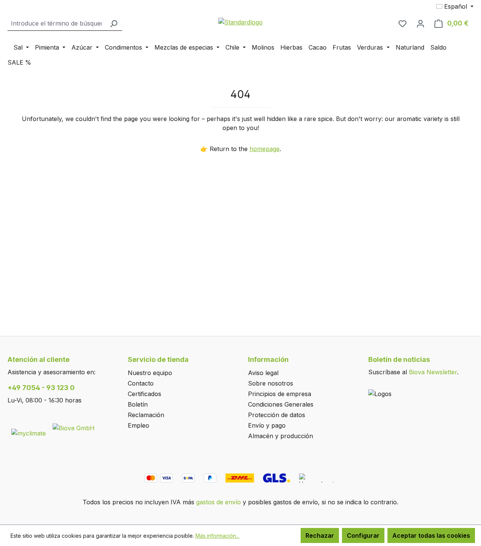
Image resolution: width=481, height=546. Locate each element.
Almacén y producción (280, 436)
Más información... (217, 535)
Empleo (138, 425)
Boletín (138, 404)
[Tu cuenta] (420, 23)
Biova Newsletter (433, 372)
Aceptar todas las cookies (431, 535)
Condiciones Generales (280, 404)
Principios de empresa (279, 394)
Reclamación (146, 415)
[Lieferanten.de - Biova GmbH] (74, 427)
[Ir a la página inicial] (240, 22)
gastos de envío (218, 502)
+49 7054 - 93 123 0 (41, 388)
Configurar (363, 535)
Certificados (144, 394)
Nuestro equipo (150, 373)
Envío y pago (267, 425)
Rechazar (320, 535)
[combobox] (56, 23)
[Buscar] (113, 23)
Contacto (141, 383)
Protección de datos (276, 415)
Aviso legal (263, 373)
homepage (265, 149)
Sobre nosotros (270, 383)
